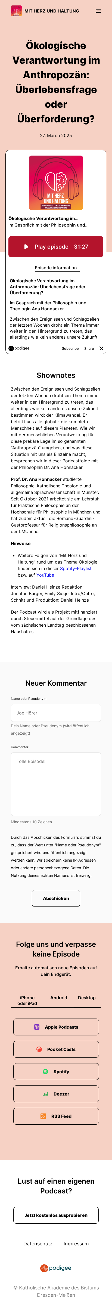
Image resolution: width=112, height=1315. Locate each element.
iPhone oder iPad (27, 1000)
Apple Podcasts (61, 1027)
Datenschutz (38, 1243)
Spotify (61, 1071)
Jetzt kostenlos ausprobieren (56, 1215)
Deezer (61, 1094)
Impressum (76, 1243)
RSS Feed (61, 1116)
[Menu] (98, 11)
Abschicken (56, 898)
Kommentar (19, 747)
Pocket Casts (61, 1049)
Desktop (87, 997)
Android (58, 997)
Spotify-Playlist (76, 568)
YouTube (45, 575)
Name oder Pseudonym (28, 699)
